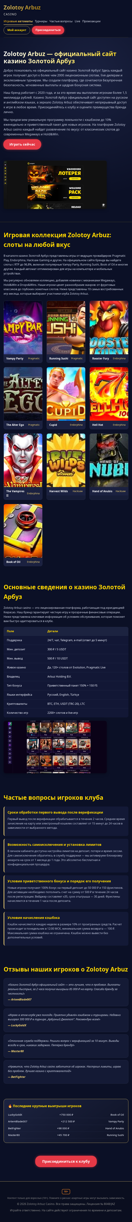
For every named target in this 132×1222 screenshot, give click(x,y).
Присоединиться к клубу (66, 1161)
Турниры (41, 21)
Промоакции (91, 21)
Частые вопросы (61, 21)
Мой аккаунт (16, 30)
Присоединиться (48, 30)
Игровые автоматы (18, 21)
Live (77, 21)
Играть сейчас (22, 144)
